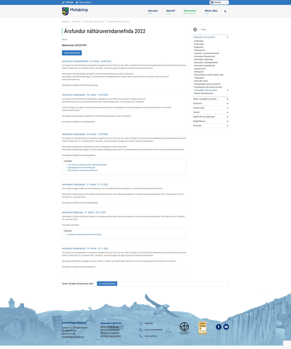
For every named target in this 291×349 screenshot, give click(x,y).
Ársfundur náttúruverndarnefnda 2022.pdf (84, 234)
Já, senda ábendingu (107, 283)
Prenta (203, 29)
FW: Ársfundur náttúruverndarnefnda (82, 170)
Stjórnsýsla (76, 21)
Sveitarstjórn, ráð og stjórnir (94, 21)
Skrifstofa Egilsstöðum (110, 336)
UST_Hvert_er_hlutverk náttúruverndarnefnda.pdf (87, 165)
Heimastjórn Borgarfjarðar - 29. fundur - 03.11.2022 (85, 248)
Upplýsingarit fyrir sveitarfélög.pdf (81, 167)
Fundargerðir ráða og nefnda (118, 21)
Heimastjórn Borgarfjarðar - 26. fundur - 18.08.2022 (85, 94)
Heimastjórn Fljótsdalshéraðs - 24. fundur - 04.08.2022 (86, 61)
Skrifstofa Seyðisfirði (109, 330)
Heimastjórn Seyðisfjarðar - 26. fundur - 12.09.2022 (85, 134)
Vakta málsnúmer (72, 52)
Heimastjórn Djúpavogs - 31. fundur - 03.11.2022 (84, 212)
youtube (226, 327)
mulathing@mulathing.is (73, 337)
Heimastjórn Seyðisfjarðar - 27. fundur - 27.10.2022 (85, 184)
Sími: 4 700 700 (69, 334)
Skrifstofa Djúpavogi (109, 327)
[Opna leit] (225, 11)
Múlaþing (65, 21)
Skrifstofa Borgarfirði (109, 333)
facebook (219, 327)
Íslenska (217, 2)
